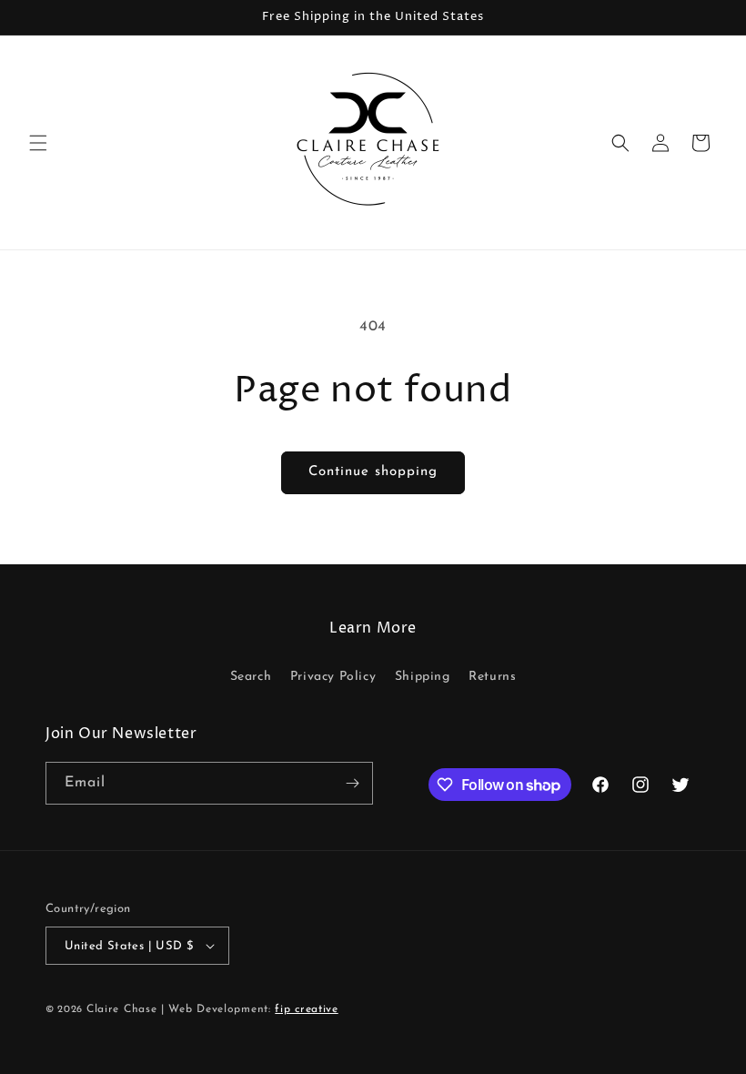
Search (251, 677)
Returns (492, 677)
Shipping (422, 677)
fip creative (306, 1009)
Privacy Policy (333, 677)
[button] (38, 143)
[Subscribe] (352, 783)
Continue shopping (373, 472)
